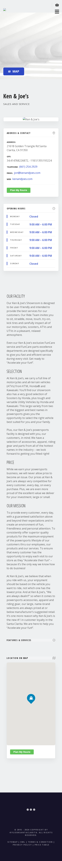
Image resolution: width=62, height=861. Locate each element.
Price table (42, 844)
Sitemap (12, 842)
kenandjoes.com (22, 179)
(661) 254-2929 (28, 166)
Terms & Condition (40, 842)
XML (22, 842)
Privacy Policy (22, 844)
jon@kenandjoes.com (27, 173)
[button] (31, 692)
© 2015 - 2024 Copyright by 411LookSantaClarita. (28, 831)
